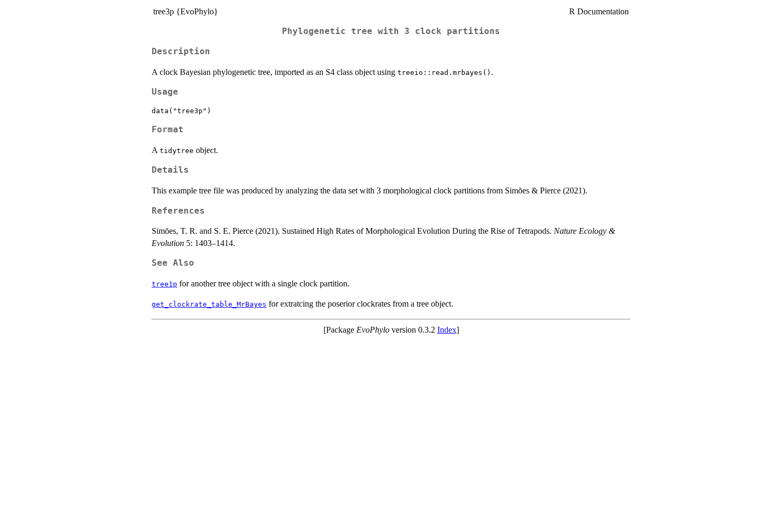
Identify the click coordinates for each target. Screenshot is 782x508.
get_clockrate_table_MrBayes (209, 304)
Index (446, 329)
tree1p (164, 284)
